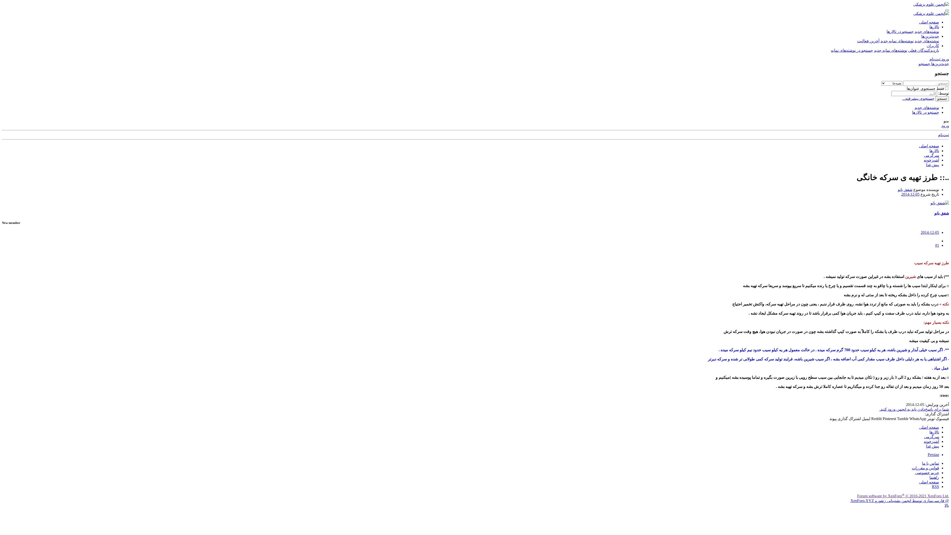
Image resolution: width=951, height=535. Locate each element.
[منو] (947, 10)
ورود (945, 126)
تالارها (934, 27)
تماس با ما (930, 463)
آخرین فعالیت (868, 41)
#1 (937, 245)
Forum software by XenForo (903, 496)
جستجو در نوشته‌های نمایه (852, 50)
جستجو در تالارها (900, 31)
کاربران (933, 46)
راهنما (934, 477)
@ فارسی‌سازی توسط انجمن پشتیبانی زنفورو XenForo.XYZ (899, 501)
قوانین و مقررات (925, 468)
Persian (933, 455)
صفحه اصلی (929, 22)
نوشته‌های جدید (927, 31)
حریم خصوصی (927, 473)
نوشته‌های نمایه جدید (897, 41)
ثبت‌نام (943, 135)
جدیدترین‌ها (930, 36)
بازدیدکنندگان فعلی (923, 50)
